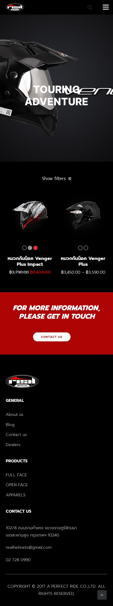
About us (14, 414)
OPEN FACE (17, 485)
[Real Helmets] (15, 7)
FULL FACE (16, 475)
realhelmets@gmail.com (29, 547)
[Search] (87, 7)
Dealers (13, 445)
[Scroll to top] (102, 594)
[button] (30, 216)
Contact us (16, 435)
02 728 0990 (18, 560)
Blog (10, 425)
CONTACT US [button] (52, 337)
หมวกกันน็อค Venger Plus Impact (30, 265)
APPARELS (15, 495)
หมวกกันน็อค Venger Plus (84, 265)
